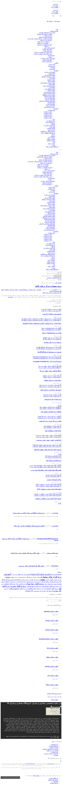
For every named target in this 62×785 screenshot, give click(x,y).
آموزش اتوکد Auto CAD (45, 37)
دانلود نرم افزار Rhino (52, 657)
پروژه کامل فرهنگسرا (10, 584)
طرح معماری (51, 110)
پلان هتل (50, 591)
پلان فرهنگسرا (32, 588)
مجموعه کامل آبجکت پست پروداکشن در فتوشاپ (48, 498)
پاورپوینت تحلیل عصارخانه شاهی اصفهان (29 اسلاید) (47, 449)
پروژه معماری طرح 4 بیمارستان (52, 399)
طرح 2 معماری (48, 113)
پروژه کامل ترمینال (21, 584)
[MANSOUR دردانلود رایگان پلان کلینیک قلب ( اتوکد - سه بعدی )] (55, 562)
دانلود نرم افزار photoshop (51, 611)
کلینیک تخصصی (51, 128)
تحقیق (50, 57)
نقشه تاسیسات (51, 79)
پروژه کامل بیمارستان (35, 584)
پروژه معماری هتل (49, 584)
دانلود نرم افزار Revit (52, 648)
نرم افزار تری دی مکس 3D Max (52, 342)
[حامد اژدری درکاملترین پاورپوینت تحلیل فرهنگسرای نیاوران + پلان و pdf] (55, 522)
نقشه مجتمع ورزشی (49, 92)
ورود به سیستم (57, 276)
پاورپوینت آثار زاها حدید (34, 579)
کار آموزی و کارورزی (49, 125)
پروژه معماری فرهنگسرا (10, 581)
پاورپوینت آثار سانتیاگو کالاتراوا (21, 579)
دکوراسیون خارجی (47, 61)
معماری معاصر (51, 139)
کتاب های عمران (47, 50)
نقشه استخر (51, 73)
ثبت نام (59, 277)
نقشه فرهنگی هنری (49, 89)
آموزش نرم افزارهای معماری (47, 32)
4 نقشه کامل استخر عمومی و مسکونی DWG (49, 489)
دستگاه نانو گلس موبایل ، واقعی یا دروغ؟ (50, 371)
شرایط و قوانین (54, 783)
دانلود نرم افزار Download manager (48, 639)
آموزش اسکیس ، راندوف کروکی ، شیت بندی (40, 38)
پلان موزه (57, 591)
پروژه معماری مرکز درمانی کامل (48, 286)
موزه (53, 145)
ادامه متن (10, 297)
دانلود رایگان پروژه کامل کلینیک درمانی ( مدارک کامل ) (24, 553)
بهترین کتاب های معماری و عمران (43, 54)
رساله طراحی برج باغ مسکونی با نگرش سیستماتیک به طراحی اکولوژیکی (41, 323)
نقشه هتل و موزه (50, 105)
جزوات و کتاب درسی (49, 47)
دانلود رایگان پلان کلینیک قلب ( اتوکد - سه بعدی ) (31, 566)
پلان (45, 588)
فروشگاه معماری (52, 146)
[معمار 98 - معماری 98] (60, 761)
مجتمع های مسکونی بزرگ (48, 133)
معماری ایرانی (51, 137)
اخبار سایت (52, 69)
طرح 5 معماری (48, 117)
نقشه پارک (52, 78)
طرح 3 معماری (48, 114)
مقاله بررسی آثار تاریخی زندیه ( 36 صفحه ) (50, 421)
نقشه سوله (52, 84)
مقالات (56, 63)
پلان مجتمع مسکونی (15, 588)
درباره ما (55, 4)
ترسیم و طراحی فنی (49, 107)
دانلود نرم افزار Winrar (52, 684)
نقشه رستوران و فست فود (48, 82)
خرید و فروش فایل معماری (54, 693)
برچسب (59, 572)
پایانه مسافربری (50, 120)
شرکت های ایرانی (50, 122)
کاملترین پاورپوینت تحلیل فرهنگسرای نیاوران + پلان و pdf (29, 526)
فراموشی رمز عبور (52, 277)
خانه (57, 29)
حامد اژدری (54, 289)
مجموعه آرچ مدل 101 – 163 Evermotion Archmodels (47, 361)
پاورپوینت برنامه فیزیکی (48, 581)
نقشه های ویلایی (50, 104)
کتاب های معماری (47, 49)
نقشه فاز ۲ (52, 87)
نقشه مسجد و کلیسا (49, 96)
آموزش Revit (48, 35)
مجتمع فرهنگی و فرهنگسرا (47, 131)
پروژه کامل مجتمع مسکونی (34, 586)
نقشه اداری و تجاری (49, 72)
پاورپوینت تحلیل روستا (36, 581)
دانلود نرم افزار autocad (51, 629)
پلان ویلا (46, 591)
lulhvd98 (59, 574)
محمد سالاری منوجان (52, 553)
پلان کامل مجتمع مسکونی (38, 591)
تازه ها (59, 405)
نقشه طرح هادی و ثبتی (49, 85)
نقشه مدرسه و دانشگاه (49, 95)
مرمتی (53, 134)
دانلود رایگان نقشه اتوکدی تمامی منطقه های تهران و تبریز (46, 470)
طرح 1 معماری (48, 111)
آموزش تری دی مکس (46, 40)
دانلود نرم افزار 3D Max (51, 620)
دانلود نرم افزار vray (52, 675)
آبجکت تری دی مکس (42, 41)
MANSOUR (54, 566)
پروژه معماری (54, 744)
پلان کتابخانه (29, 591)
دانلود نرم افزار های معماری (44, 34)
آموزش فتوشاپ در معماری (44, 44)
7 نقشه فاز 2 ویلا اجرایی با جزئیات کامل (50, 390)
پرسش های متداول (53, 780)
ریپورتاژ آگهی (29, 577)
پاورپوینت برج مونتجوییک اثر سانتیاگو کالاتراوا (49, 352)
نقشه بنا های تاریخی (49, 75)
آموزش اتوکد (53, 574)
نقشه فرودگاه (51, 90)
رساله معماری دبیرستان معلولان (52, 380)
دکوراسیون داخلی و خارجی (48, 58)
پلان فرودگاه (24, 588)
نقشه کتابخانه (51, 102)
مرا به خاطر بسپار (46, 276)
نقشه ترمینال (51, 81)
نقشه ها (56, 70)
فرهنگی (53, 124)
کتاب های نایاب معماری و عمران (43, 52)
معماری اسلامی (50, 140)
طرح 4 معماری (48, 116)
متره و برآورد (51, 130)
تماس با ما (55, 5)
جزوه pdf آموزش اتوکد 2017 (53, 460)
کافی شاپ (52, 127)
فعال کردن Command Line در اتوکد (51, 333)
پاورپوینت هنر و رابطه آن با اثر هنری (51, 314)
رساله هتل (34, 577)
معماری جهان (51, 143)
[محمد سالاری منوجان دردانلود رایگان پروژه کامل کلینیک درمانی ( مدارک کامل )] (55, 550)
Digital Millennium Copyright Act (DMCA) (10, 777)
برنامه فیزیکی (51, 55)
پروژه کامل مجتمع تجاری (49, 586)
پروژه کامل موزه (18, 586)
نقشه (42, 579)
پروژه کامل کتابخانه (52, 588)
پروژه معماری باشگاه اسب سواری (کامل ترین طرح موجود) (28, 513)
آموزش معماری (54, 31)
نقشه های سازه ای (50, 98)
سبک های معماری (22, 577)
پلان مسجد (6, 588)
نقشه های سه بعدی (50, 99)
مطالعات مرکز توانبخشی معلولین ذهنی (51, 411)
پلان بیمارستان (40, 588)
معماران (52, 67)
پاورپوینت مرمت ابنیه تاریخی (24, 581)
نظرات (59, 503)
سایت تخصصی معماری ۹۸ (30, 763)
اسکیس (38, 577)
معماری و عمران (50, 763)
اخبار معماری (51, 66)
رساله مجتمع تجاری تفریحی (54, 479)
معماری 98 (36, 775)
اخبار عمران (51, 64)
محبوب (59, 454)
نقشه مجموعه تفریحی (49, 93)
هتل (54, 142)
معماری (7, 577)
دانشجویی (55, 108)
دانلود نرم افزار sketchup (51, 666)
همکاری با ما (54, 7)
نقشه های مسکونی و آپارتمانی (47, 101)
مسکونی (52, 136)
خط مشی (55, 781)
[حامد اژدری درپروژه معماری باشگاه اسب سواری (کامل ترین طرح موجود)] (55, 509)
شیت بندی (16, 577)
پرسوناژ (46, 46)
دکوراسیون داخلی (47, 60)
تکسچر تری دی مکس (42, 43)
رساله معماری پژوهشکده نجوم (53, 430)
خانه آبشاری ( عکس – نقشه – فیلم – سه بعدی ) (48, 440)
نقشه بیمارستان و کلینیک (48, 76)
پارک (53, 119)
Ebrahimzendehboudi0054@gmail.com (47, 538)
